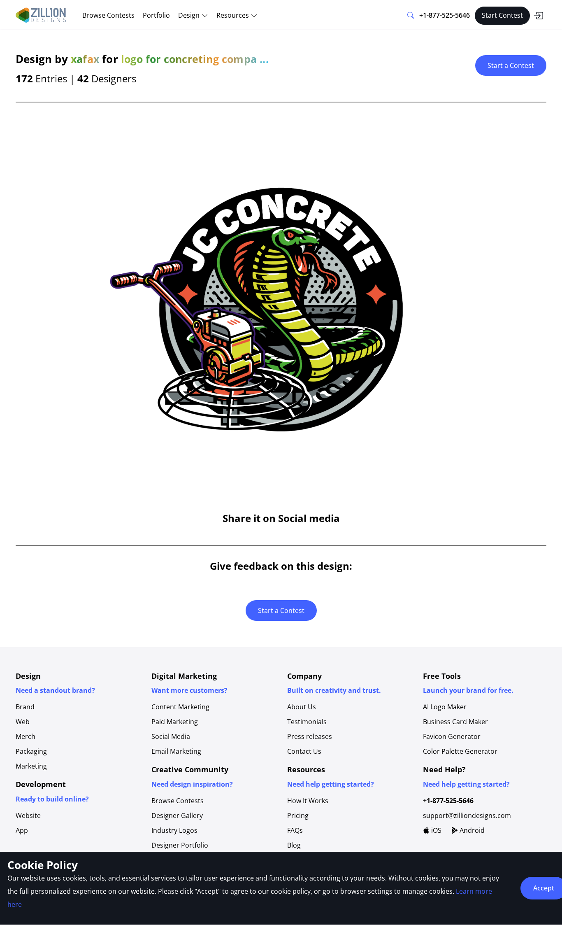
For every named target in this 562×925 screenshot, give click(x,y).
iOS (435, 830)
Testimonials (307, 721)
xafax (85, 59)
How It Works (307, 800)
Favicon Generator (452, 736)
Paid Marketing (174, 721)
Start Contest (502, 15)
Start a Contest (511, 65)
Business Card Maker (455, 721)
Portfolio (156, 15)
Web (23, 721)
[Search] (410, 15)
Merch (25, 736)
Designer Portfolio (179, 845)
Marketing (31, 766)
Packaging (31, 751)
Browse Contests (108, 15)
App (22, 830)
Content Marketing (180, 707)
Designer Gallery (177, 815)
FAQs (295, 830)
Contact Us (304, 751)
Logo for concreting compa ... (195, 59)
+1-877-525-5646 (444, 15)
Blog (294, 845)
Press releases (309, 736)
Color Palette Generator (460, 751)
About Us (301, 707)
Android (471, 830)
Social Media (170, 736)
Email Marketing (176, 751)
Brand (25, 707)
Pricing (298, 815)
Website (28, 815)
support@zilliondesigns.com (467, 815)
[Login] (538, 15)
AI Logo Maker (445, 707)
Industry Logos (174, 830)
